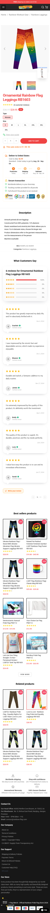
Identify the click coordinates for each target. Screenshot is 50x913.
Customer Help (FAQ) (10, 868)
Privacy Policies (7, 836)
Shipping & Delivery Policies (12, 854)
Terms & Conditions (9, 833)
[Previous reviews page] (33, 497)
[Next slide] (45, 48)
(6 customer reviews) (21, 105)
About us (5, 830)
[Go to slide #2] (31, 85)
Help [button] (45, 910)
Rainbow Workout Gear (19, 15)
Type (5, 113)
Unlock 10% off (5, 902)
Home (3, 15)
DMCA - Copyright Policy (11, 840)
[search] (42, 7)
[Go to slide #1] (19, 85)
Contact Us (6, 864)
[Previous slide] (4, 48)
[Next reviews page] (45, 497)
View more (25, 674)
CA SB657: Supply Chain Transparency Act (17, 843)
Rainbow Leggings (39, 15)
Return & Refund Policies (11, 861)
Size (4, 121)
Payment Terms (7, 857)
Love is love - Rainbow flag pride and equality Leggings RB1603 (35, 714)
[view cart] (46, 7)
